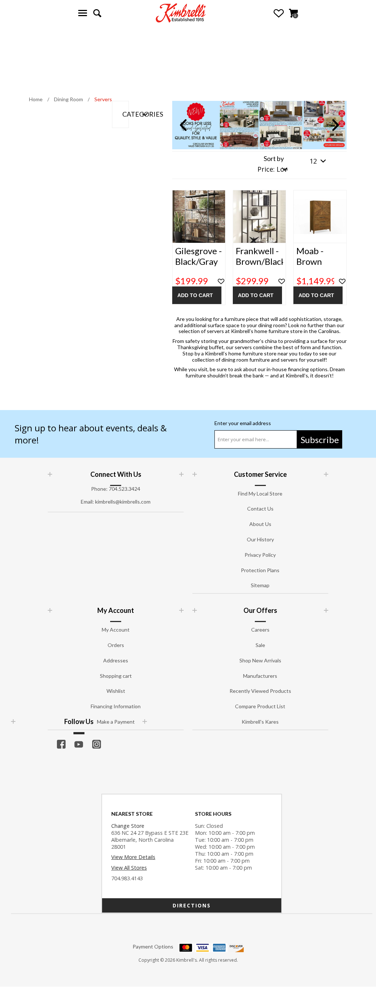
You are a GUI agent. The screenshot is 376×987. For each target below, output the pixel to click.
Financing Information (116, 706)
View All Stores (129, 867)
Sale (260, 645)
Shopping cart (116, 676)
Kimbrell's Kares (260, 722)
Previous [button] (183, 125)
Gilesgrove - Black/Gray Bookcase (198, 261)
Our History (260, 539)
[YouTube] (79, 744)
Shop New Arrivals (260, 660)
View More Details (133, 856)
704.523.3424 (124, 489)
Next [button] (336, 125)
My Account (116, 629)
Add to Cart (195, 295)
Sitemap (260, 585)
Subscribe (320, 439)
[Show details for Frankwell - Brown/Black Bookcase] (259, 216)
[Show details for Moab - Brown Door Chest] (320, 216)
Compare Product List (260, 706)
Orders (116, 645)
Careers (260, 629)
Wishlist (278, 13)
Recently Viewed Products (260, 691)
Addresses (115, 660)
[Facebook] (61, 744)
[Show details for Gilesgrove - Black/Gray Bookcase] (199, 216)
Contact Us (260, 508)
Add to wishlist (221, 281)
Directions (192, 905)
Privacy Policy (260, 555)
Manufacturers (260, 676)
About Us (260, 524)
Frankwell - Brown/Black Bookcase (259, 261)
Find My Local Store (260, 493)
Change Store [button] (127, 825)
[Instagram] (96, 744)
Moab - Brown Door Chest (318, 261)
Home (36, 99)
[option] (259, 125)
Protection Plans (260, 570)
